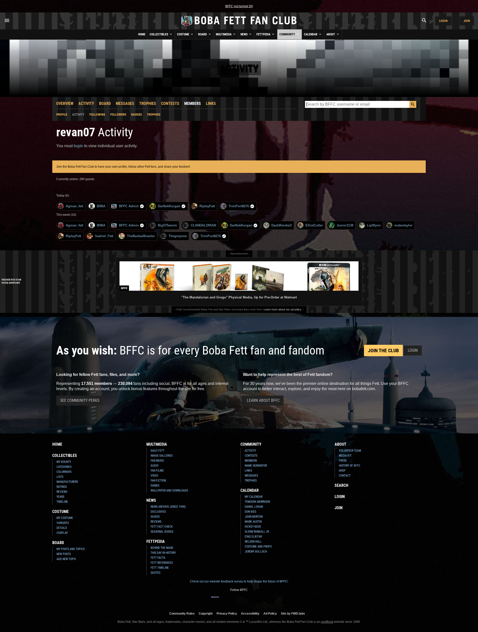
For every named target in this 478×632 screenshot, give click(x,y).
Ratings (62, 487)
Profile (61, 114)
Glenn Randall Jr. (257, 531)
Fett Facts (158, 558)
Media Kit (345, 455)
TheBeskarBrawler (141, 236)
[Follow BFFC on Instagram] (223, 600)
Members (192, 103)
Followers (118, 114)
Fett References (162, 562)
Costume (183, 34)
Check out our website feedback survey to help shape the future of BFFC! (239, 581)
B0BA (101, 206)
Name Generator (256, 465)
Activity (86, 103)
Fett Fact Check (162, 526)
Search (341, 485)
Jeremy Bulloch (256, 551)
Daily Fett (157, 450)
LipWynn (374, 225)
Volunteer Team (350, 450)
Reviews (62, 491)
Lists (60, 477)
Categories (64, 467)
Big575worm (167, 225)
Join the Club (383, 350)
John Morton (254, 516)
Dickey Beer (253, 526)
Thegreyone (178, 236)
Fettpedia (263, 34)
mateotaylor (403, 225)
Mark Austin (253, 521)
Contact (345, 475)
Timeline (62, 501)
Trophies (147, 103)
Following (97, 114)
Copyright (206, 613)
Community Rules (182, 613)
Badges (136, 114)
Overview (64, 103)
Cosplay (62, 533)
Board (203, 34)
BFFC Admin (129, 206)
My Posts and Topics (71, 549)
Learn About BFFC (263, 400)
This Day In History (163, 553)
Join (467, 21)
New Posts (64, 554)
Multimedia (224, 34)
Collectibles (159, 34)
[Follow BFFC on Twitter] (231, 600)
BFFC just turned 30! (239, 6)
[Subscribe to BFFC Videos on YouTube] (247, 600)
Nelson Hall (253, 541)
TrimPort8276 (239, 206)
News (244, 34)
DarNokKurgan (169, 206)
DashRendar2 (281, 225)
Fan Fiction (158, 480)
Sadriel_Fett (104, 236)
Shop (342, 470)
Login (443, 21)
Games (155, 485)
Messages (125, 103)
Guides (155, 516)
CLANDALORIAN (203, 225)
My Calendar (253, 496)
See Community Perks (79, 400)
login (78, 146)
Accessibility (250, 613)
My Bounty (64, 462)
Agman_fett (74, 206)
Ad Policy (270, 613)
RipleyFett (207, 206)
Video (154, 475)
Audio (154, 465)
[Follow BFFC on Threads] (255, 600)
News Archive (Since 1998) (168, 506)
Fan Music (157, 460)
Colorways (64, 472)
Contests (170, 103)
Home (141, 34)
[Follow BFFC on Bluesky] (263, 600)
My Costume (65, 518)
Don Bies (250, 511)
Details (62, 528)
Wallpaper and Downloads (169, 490)
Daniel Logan (254, 506)
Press (343, 460)
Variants (63, 523)
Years (60, 496)
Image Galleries (162, 455)
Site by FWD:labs (293, 613)
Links (211, 103)
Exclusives (158, 511)
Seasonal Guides (162, 531)
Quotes (155, 572)
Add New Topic (66, 559)
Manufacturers (67, 482)
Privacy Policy (227, 613)
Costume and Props (258, 546)
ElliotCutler (314, 225)
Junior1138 (345, 225)
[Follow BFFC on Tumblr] (239, 600)
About (331, 34)
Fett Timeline (160, 567)
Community (287, 34)
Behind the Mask (162, 548)
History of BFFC (349, 465)
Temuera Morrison (257, 501)
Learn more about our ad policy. (283, 309)
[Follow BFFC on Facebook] (215, 600)
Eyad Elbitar (253, 536)
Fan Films (157, 470)
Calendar (311, 34)
